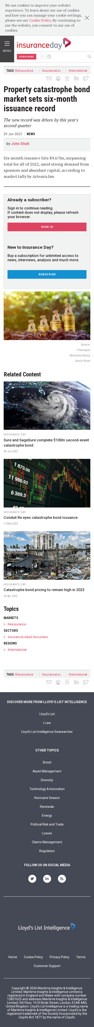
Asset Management (47, 771)
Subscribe (26, 56)
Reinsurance (24, 70)
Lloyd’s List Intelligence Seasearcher (47, 732)
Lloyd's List (47, 714)
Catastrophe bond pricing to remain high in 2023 (44, 590)
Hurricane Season (47, 798)
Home (12, 957)
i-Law (47, 723)
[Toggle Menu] (7, 42)
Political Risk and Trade (47, 824)
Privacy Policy (59, 957)
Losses (47, 833)
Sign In (42, 57)
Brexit (47, 762)
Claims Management (47, 842)
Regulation (47, 851)
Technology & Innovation (47, 789)
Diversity (47, 780)
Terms (81, 957)
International (78, 70)
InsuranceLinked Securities (54, 70)
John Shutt (20, 144)
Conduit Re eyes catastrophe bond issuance (41, 517)
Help (49, 57)
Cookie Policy (40, 20)
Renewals (47, 806)
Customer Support (47, 966)
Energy (47, 815)
